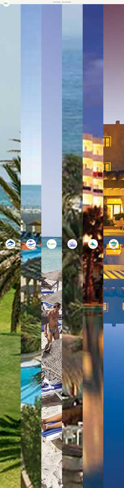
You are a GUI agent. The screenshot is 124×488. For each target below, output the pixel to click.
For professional (57, 2)
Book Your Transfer (66, 2)
